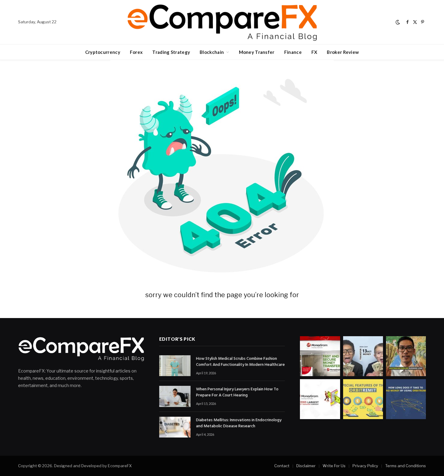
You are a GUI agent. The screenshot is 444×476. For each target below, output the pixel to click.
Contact (281, 465)
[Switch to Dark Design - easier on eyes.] (397, 22)
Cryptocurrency (102, 52)
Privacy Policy (365, 465)
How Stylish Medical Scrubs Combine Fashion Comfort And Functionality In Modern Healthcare (240, 362)
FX (314, 52)
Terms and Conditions (405, 465)
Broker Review (343, 52)
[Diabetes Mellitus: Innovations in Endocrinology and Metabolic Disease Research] (175, 427)
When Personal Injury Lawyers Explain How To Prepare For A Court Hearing (237, 392)
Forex (136, 52)
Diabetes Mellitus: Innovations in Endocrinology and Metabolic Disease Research (239, 423)
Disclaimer (306, 465)
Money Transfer (257, 52)
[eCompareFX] (222, 22)
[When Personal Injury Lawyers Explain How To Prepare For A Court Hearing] (175, 396)
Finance (293, 52)
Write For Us (334, 465)
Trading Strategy (171, 52)
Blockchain (212, 52)
